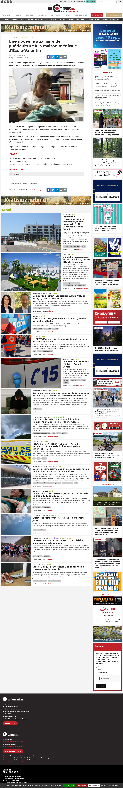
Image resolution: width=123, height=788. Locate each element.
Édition (64, 11)
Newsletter (10, 723)
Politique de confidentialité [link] (109, 785)
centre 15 (66, 380)
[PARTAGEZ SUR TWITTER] (53, 57)
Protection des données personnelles (17, 711)
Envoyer (100, 686)
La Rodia (55, 328)
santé (75, 483)
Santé (24, 37)
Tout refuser (81, 785)
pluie (53, 433)
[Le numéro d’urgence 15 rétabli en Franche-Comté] (31, 366)
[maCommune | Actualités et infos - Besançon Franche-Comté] (61, 8)
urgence (44, 458)
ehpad (39, 351)
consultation (43, 580)
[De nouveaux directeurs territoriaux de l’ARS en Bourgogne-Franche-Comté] (16, 300)
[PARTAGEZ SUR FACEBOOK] (48, 57)
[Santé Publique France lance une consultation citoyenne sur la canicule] (16, 571)
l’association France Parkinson (45, 483)
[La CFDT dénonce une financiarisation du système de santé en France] (16, 343)
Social (30, 37)
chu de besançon (68, 285)
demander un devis (13, 751)
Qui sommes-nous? (11, 706)
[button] (117, 2)
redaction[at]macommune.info (13, 741)
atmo (34, 530)
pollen (58, 433)
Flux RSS (8, 714)
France (34, 564)
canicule (35, 580)
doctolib (44, 164)
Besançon (66, 214)
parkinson (58, 483)
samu (38, 458)
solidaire (39, 556)
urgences (66, 382)
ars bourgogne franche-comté (41, 308)
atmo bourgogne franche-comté (41, 433)
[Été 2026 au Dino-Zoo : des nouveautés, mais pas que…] (107, 336)
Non (99, 669)
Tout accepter (69, 785)
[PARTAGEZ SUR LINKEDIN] (57, 57)
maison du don (46, 507)
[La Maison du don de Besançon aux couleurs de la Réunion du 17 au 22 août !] (16, 498)
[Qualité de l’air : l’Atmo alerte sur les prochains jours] (16, 522)
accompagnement (15, 183)
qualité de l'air (42, 530)
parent (25, 183)
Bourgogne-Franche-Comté (42, 293)
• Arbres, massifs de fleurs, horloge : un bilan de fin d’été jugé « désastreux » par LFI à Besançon (106, 85)
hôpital (83, 246)
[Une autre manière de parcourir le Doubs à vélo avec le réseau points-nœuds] (107, 441)
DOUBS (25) (36, 337)
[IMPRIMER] (65, 57)
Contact (7, 704)
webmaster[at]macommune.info (13, 762)
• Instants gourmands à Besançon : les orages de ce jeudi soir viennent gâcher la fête (107, 78)
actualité (44, 466)
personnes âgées (47, 351)
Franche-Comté (68, 359)
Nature (56, 417)
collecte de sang (37, 328)
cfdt (34, 351)
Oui (99, 667)
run (34, 556)
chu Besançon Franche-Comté (72, 246)
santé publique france (54, 580)
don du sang (47, 328)
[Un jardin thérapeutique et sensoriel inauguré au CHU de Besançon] (31, 261)
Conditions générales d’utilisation (16, 719)
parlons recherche (67, 483)
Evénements (53, 466)
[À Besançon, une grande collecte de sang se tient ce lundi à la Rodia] (16, 323)
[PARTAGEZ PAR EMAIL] (61, 57)
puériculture (33, 183)
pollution (64, 433)
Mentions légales (10, 716)
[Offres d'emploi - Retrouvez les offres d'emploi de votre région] (107, 177)
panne (83, 380)
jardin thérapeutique (80, 285)
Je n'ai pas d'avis (103, 672)
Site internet (17, 174)
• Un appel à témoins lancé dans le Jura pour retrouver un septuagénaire (108, 97)
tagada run (47, 556)
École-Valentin (15, 37)
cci (34, 483)
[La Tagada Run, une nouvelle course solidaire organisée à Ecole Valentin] (16, 545)
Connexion (114, 322)
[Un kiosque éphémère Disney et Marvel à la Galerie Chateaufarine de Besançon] (107, 268)
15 (34, 458)
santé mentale (37, 409)
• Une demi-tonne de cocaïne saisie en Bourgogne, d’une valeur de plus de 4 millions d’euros (107, 104)
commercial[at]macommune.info (13, 746)
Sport (69, 538)
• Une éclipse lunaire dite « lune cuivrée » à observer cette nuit (107, 91)
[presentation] (77, 119)
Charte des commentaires (13, 709)
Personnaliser (94, 785)
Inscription (101, 322)
